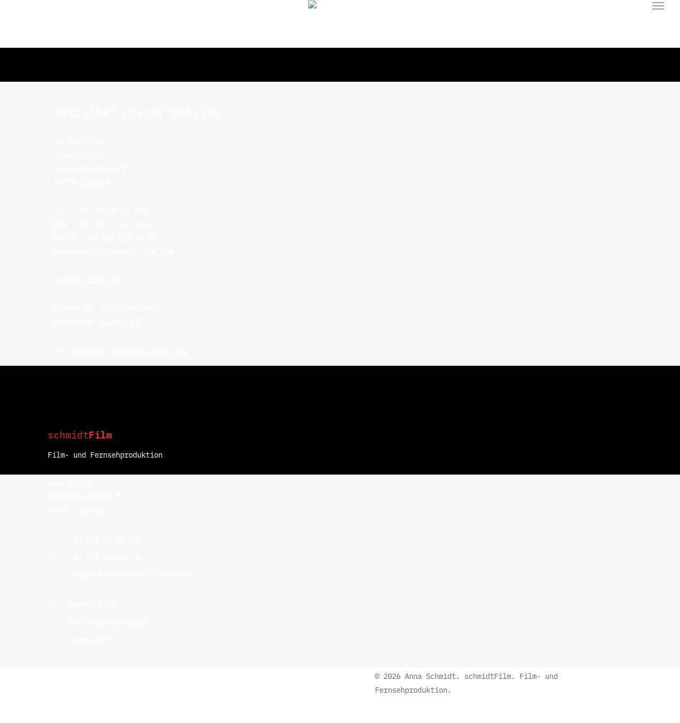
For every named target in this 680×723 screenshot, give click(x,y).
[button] (658, 6)
